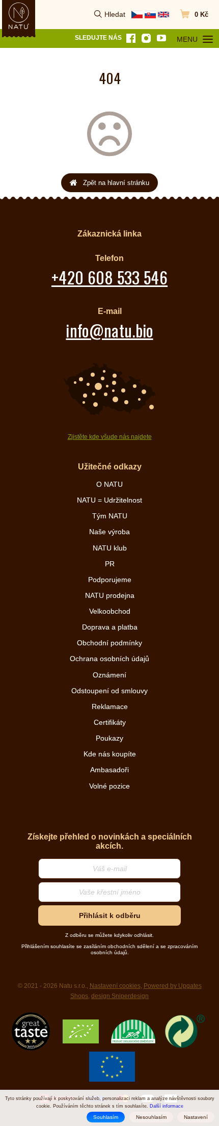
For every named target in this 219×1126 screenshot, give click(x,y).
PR (110, 564)
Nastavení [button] (196, 1117)
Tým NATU (109, 516)
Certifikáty (110, 722)
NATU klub (110, 548)
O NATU (109, 484)
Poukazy (109, 738)
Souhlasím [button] (105, 1117)
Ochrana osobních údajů (109, 658)
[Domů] (19, 16)
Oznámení (109, 675)
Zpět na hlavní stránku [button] (116, 183)
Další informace (166, 1106)
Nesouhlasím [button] (151, 1117)
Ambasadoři (109, 770)
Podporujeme (109, 579)
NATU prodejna (109, 595)
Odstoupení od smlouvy (109, 691)
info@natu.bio (109, 330)
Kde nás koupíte (110, 754)
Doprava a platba (110, 627)
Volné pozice (109, 786)
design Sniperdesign (120, 996)
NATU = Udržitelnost (109, 500)
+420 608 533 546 (109, 277)
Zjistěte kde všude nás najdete (110, 436)
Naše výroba (109, 532)
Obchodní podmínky (109, 643)
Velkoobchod (109, 611)
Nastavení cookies (115, 985)
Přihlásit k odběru (110, 915)
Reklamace (110, 706)
